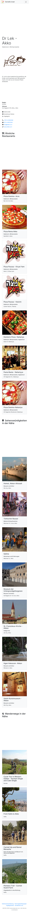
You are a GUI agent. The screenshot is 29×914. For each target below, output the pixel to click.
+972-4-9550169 (8, 120)
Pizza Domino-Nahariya (13, 407)
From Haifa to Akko (11, 814)
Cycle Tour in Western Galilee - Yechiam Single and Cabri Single (13, 779)
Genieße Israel (10, 2)
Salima (6, 554)
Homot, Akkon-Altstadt (13, 483)
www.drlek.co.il (8, 126)
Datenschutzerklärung (8, 903)
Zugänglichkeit (10, 905)
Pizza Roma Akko (10, 231)
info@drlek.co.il (8, 124)
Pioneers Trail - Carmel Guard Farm (13, 887)
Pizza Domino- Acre (11, 196)
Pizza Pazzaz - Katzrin (12, 302)
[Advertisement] (14, 21)
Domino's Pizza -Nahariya (14, 337)
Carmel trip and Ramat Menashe (13, 848)
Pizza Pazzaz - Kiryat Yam (14, 267)
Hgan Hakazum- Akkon (13, 663)
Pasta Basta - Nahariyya (13, 372)
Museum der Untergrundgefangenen (13, 590)
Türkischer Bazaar (11, 519)
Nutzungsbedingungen (21, 903)
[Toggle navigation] (26, 2)
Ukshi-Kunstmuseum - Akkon (12, 700)
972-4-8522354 (8, 122)
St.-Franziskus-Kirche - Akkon (13, 627)
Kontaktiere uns (19, 905)
